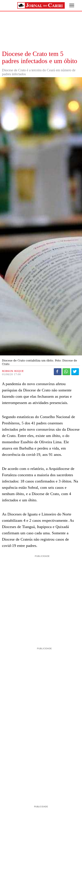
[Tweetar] (75, 371)
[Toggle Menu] (68, 5)
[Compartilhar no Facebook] (57, 371)
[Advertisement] (41, 599)
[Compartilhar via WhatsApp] (66, 371)
